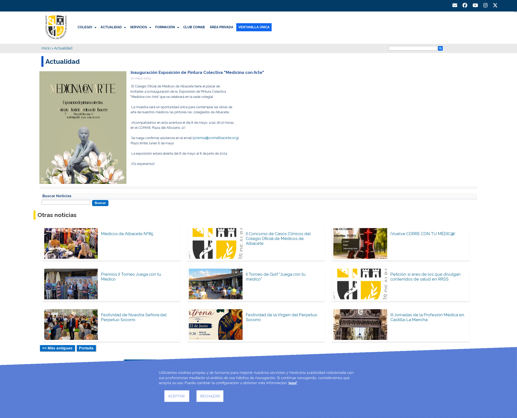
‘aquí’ (292, 383)
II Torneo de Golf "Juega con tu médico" (276, 277)
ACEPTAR (177, 396)
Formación (165, 27)
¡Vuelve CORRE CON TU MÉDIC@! (422, 233)
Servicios (138, 27)
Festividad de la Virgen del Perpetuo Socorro (281, 317)
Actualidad (111, 27)
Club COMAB (194, 27)
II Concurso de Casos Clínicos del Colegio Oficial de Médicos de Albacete (278, 238)
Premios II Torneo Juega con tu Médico (131, 277)
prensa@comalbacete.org (215, 138)
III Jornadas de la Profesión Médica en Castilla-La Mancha (427, 317)
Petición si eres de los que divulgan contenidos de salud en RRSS (425, 277)
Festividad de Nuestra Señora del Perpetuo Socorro (133, 317)
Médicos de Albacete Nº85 (127, 233)
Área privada (221, 27)
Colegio (85, 27)
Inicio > (47, 48)
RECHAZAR (210, 396)
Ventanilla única (254, 27)
